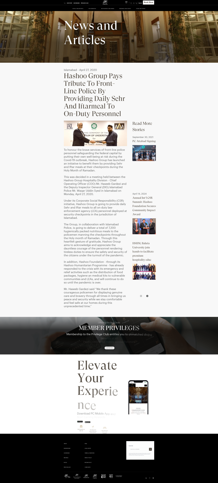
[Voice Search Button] (133, 3)
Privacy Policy (88, 457)
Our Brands (67, 453)
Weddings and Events (125, 8)
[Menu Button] (65, 3)
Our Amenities (92, 8)
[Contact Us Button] (136, 3)
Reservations (67, 448)
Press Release (67, 467)
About (65, 443)
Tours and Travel (141, 8)
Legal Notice (88, 448)
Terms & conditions (89, 453)
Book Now (148, 2)
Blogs (65, 462)
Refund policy (88, 462)
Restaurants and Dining (107, 8)
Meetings (66, 457)
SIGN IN (140, 3)
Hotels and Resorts (77, 8)
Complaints (87, 467)
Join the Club (109, 347)
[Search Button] (131, 3)
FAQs (86, 443)
